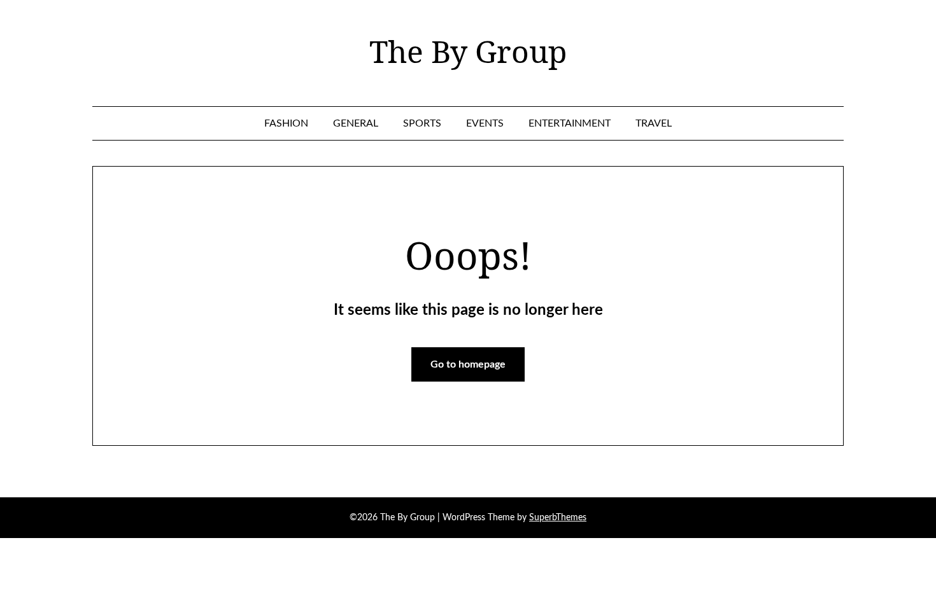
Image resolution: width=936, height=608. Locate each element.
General (355, 123)
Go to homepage (468, 364)
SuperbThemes (557, 517)
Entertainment (569, 123)
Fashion (286, 123)
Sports (422, 123)
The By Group (468, 51)
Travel (653, 123)
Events (485, 123)
